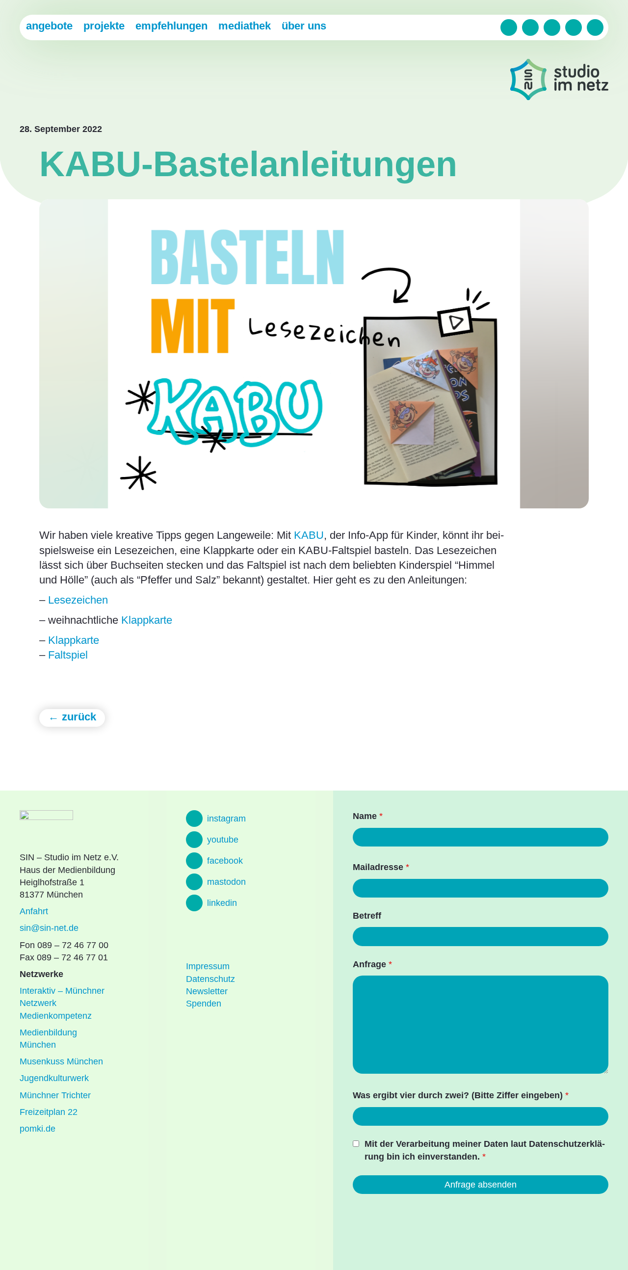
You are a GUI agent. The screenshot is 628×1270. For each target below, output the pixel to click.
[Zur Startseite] (559, 81)
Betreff (367, 916)
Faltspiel (68, 655)
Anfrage (372, 964)
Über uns (304, 26)
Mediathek (244, 26)
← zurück (72, 717)
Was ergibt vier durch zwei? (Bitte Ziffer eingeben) (461, 1095)
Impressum (208, 966)
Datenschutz (210, 979)
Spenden (203, 1003)
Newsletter (207, 991)
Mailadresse (381, 867)
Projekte (104, 26)
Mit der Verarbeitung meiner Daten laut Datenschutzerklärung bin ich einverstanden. (485, 1150)
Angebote (49, 26)
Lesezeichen (78, 600)
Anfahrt (34, 911)
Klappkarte (146, 620)
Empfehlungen (171, 26)
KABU (309, 535)
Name (368, 816)
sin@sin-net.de (49, 928)
